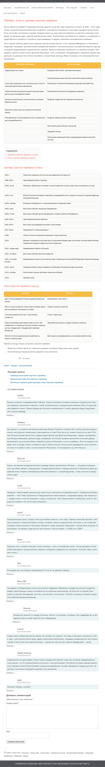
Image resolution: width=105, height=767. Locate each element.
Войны (25, 756)
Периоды (60, 8)
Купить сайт (34, 753)
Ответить (10, 415)
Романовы (18, 756)
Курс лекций (71, 8)
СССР (92, 8)
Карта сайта (45, 753)
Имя (8, 731)
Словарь (83, 8)
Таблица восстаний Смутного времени (28, 375)
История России (21, 8)
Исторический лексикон (75, 753)
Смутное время (25, 365)
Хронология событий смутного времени (28, 379)
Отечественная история (42, 8)
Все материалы (10, 13)
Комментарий (12, 703)
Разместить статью (58, 753)
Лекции (14, 365)
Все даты (8, 8)
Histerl (6, 365)
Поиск (22, 13)
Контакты (25, 753)
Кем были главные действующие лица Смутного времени (36, 382)
